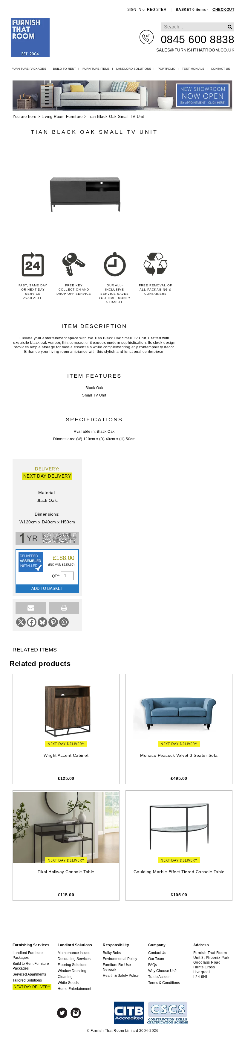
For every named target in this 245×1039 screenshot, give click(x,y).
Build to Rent (64, 68)
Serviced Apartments (29, 974)
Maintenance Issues (74, 953)
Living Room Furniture (62, 116)
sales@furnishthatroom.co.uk (195, 50)
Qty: (56, 576)
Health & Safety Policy (121, 975)
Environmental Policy (120, 959)
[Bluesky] (42, 622)
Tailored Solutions (27, 980)
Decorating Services (74, 959)
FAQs (152, 965)
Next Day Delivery (32, 987)
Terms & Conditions (164, 983)
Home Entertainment (74, 989)
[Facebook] (31, 622)
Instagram (76, 1013)
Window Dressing (72, 971)
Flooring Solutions (72, 965)
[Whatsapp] (64, 622)
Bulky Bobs (112, 953)
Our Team (156, 959)
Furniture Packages (29, 68)
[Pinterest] (53, 622)
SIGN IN (134, 9)
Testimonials (193, 68)
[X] (21, 622)
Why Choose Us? (162, 971)
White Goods (68, 983)
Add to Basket (47, 588)
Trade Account (160, 977)
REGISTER (156, 9)
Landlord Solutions (133, 68)
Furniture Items (96, 68)
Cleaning (65, 977)
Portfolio (166, 68)
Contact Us (220, 68)
